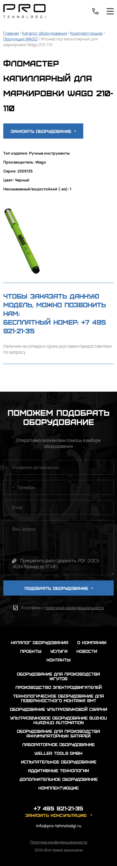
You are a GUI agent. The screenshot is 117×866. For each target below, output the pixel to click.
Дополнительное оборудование (59, 779)
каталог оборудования (39, 642)
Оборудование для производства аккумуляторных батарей (58, 733)
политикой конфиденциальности (74, 607)
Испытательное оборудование (58, 761)
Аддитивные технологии (58, 770)
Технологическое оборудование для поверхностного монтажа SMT (58, 698)
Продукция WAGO (20, 39)
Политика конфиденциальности (58, 842)
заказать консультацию (56, 815)
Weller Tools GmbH (58, 753)
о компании (91, 642)
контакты (58, 659)
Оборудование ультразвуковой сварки (58, 709)
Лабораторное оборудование (58, 744)
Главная (11, 33)
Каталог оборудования (44, 33)
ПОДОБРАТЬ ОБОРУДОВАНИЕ (57, 588)
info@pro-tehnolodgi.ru (58, 826)
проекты (30, 651)
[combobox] (10, 487)
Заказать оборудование (42, 131)
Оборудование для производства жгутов (58, 676)
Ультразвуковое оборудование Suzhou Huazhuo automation (58, 720)
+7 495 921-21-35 (95, 11)
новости (86, 651)
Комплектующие (86, 33)
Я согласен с (62, 607)
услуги (58, 651)
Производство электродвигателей (59, 687)
